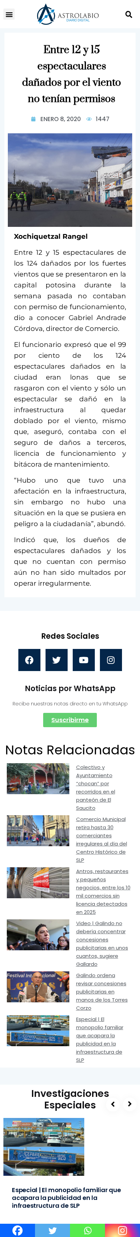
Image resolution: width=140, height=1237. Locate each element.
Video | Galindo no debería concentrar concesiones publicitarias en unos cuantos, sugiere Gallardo (102, 944)
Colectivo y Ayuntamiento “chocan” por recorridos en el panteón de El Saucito (95, 788)
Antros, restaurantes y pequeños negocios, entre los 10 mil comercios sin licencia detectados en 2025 (103, 892)
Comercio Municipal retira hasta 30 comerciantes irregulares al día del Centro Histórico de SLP (101, 840)
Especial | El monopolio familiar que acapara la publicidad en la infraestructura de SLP (99, 1040)
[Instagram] (111, 660)
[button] (9, 14)
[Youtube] (84, 660)
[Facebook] (29, 660)
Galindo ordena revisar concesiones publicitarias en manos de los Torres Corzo (102, 992)
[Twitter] (57, 660)
